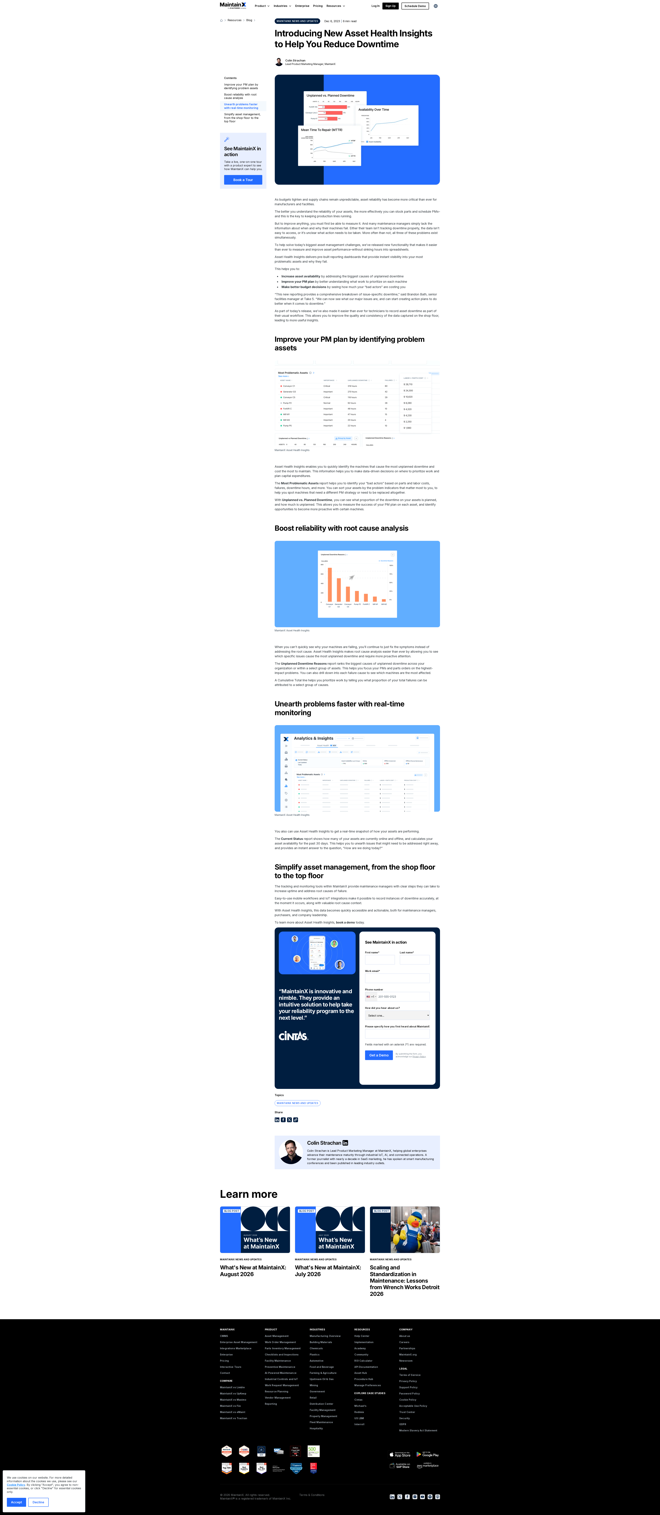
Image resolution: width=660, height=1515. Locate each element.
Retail (313, 1397)
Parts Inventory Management (283, 1348)
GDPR (402, 1424)
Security (404, 1418)
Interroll (359, 1424)
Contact (225, 1372)
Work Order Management (280, 1342)
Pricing (318, 6)
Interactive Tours (230, 1366)
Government (317, 1391)
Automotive (316, 1360)
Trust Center (407, 1412)
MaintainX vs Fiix (230, 1405)
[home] (233, 6)
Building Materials (321, 1342)
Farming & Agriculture (323, 1372)
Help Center (361, 1335)
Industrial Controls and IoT (281, 1379)
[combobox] (371, 996)
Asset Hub (360, 1372)
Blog (249, 20)
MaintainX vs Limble (232, 1387)
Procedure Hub (363, 1379)
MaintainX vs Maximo (233, 1399)
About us (404, 1335)
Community (361, 1354)
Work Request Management (282, 1385)
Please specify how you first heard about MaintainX (397, 1026)
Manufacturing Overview (325, 1335)
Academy (360, 1348)
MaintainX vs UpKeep (233, 1393)
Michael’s (360, 1405)
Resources (234, 20)
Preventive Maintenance (280, 1366)
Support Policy (408, 1387)
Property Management (323, 1416)
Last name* (407, 952)
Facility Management (323, 1410)
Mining (314, 1385)
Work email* (372, 971)
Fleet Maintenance (321, 1422)
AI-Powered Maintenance (280, 1372)
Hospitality (316, 1428)
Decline (38, 1502)
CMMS (224, 1335)
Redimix (359, 1412)
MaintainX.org (408, 1354)
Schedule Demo (415, 6)
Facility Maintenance (278, 1360)
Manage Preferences (367, 1385)
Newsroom (405, 1360)
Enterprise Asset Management (238, 1342)
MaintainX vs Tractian (233, 1418)
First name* (372, 952)
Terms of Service (410, 1374)
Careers (404, 1342)
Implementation (363, 1342)
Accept (16, 1502)
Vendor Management (278, 1397)
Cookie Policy (407, 1399)
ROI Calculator (363, 1360)
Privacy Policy (419, 1056)
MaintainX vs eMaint (232, 1412)
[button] (262, 6)
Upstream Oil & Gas (322, 1379)
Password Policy (409, 1393)
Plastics (315, 1354)
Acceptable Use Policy (413, 1405)
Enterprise (302, 6)
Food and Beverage (322, 1366)
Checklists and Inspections (282, 1354)
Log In (376, 6)
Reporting (271, 1403)
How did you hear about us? (382, 1007)
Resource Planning (276, 1391)
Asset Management (277, 1335)
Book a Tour (243, 180)
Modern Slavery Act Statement (418, 1430)
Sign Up (391, 6)
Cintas (358, 1399)
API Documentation (366, 1366)
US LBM (359, 1418)
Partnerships (407, 1348)
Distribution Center (321, 1403)
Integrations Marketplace (235, 1348)
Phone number (374, 989)
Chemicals (316, 1348)
